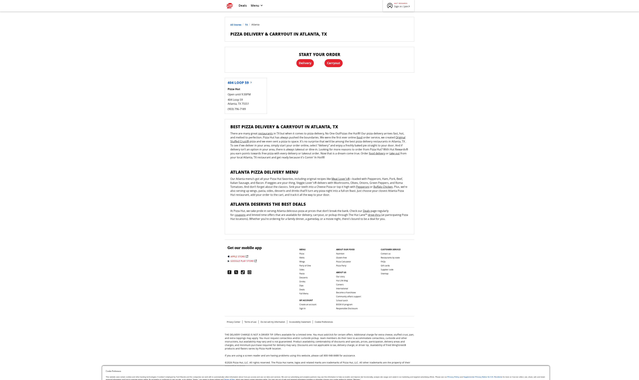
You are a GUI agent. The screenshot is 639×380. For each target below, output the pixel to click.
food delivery (377, 153)
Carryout (333, 63)
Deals (243, 5)
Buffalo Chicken (383, 187)
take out (394, 153)
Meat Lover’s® (340, 179)
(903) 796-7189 (237, 109)
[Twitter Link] (237, 272)
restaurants (265, 133)
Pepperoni (362, 187)
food (359, 137)
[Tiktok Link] (244, 272)
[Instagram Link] (250, 272)
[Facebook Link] (230, 272)
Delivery (305, 63)
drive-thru (374, 215)
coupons (240, 215)
